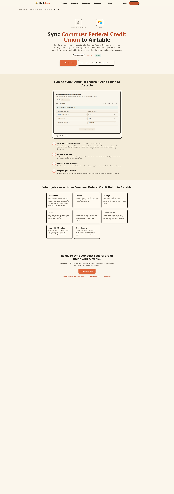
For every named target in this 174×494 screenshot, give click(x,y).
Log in (125, 3)
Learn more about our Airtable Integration (95, 63)
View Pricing (107, 277)
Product (64, 3)
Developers (98, 3)
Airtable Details (95, 277)
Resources (86, 3)
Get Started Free (68, 63)
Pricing (109, 3)
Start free (134, 3)
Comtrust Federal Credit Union (33, 9)
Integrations (48, 9)
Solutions (74, 3)
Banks (20, 9)
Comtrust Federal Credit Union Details (75, 277)
